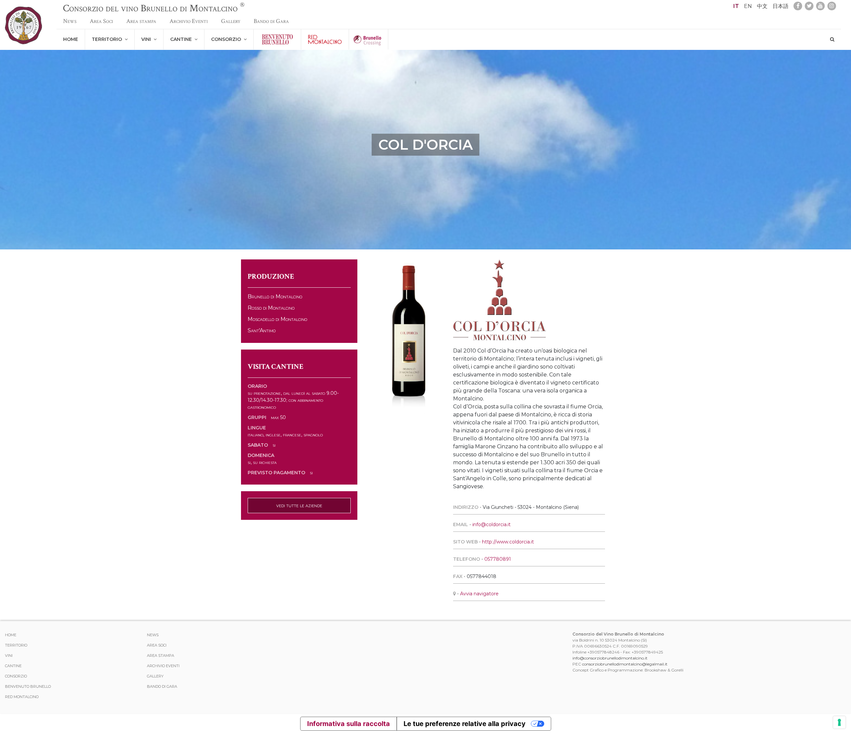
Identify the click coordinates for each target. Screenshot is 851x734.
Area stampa (141, 21)
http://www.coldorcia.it (508, 542)
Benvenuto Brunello (28, 686)
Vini (147, 39)
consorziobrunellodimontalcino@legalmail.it (625, 663)
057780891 (497, 559)
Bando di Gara (271, 21)
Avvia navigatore (479, 594)
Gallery (230, 21)
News (69, 21)
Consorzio (227, 39)
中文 (762, 6)
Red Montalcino (22, 696)
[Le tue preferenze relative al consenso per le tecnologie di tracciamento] (839, 722)
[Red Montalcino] (325, 39)
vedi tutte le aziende (299, 505)
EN (748, 6)
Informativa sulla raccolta (348, 724)
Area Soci (101, 21)
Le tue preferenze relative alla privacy (465, 724)
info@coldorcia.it (491, 524)
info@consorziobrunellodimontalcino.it (610, 658)
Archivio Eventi (189, 21)
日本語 (781, 6)
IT (736, 6)
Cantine (182, 39)
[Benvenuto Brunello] (277, 39)
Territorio (108, 39)
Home (70, 39)
